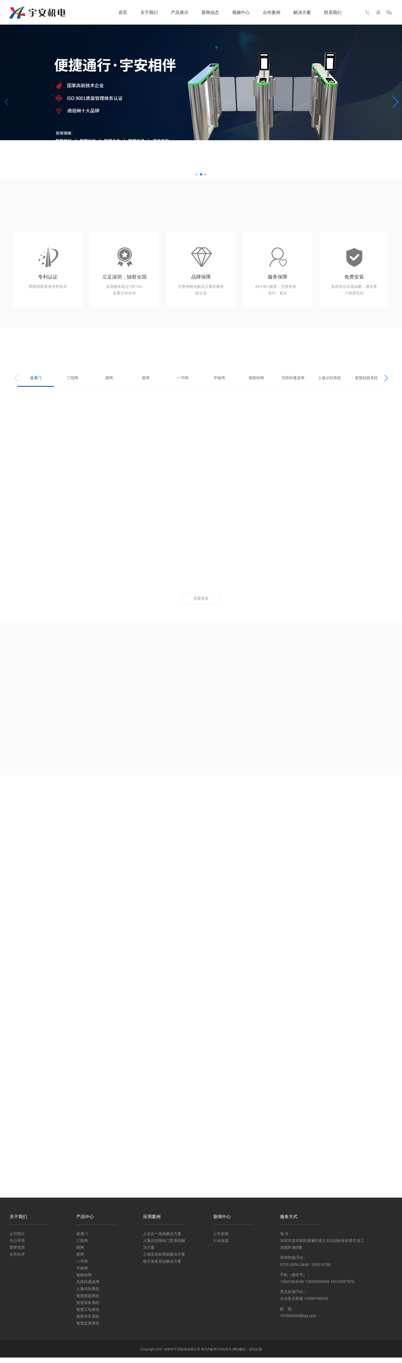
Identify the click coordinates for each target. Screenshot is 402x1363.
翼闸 (146, 377)
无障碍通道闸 (292, 377)
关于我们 (149, 12)
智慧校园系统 (366, 377)
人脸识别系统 (329, 377)
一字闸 (182, 377)
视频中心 (241, 12)
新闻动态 (210, 12)
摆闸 (109, 377)
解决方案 (302, 12)
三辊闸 (72, 377)
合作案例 (271, 12)
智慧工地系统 (87, 1309)
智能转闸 (256, 377)
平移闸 (219, 377)
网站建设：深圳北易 (247, 1349)
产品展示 (179, 12)
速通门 (35, 377)
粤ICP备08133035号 (216, 1349)
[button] (197, 174)
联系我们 (333, 12)
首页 (122, 12)
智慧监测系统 (87, 1323)
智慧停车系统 (87, 1316)
